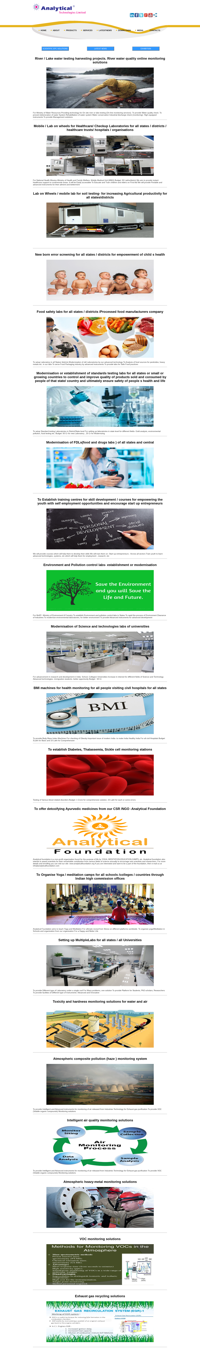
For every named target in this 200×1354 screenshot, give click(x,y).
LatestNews (105, 30)
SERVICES (87, 30)
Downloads (124, 30)
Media (140, 30)
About (56, 30)
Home (43, 30)
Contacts (155, 30)
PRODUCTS (71, 30)
